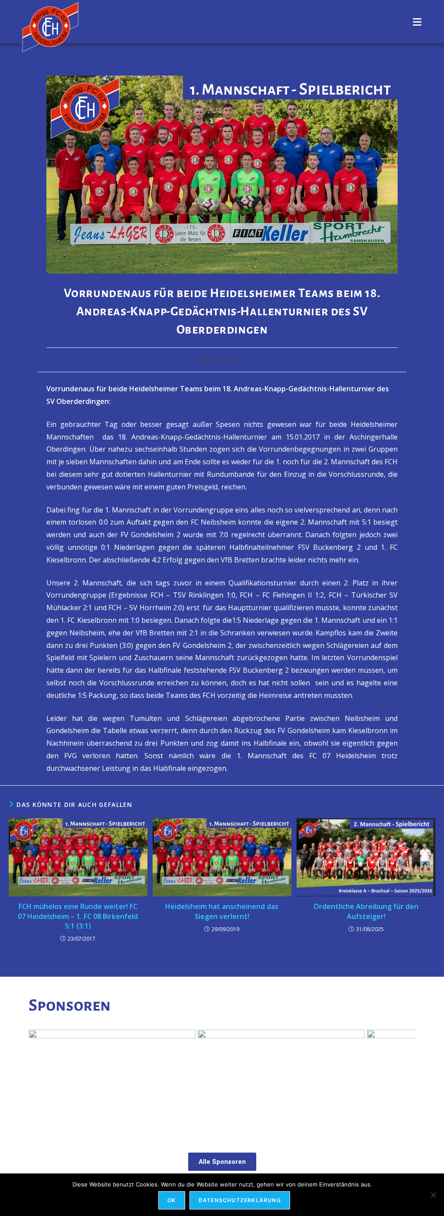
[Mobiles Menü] (417, 22)
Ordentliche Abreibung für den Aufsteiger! (365, 911)
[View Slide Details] (112, 1082)
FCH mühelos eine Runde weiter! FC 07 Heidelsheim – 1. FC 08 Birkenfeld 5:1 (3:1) (78, 916)
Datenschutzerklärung (240, 1200)
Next (404, 1080)
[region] (222, 1082)
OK (171, 1200)
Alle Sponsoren (222, 1162)
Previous (39, 1080)
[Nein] (433, 1194)
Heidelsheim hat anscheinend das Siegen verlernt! (221, 911)
